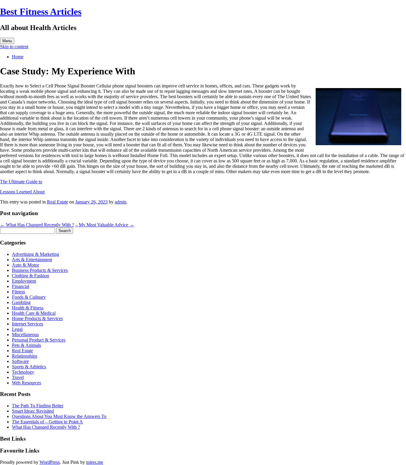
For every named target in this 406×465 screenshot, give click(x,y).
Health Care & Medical (34, 313)
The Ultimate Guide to (21, 181)
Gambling (21, 302)
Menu (7, 41)
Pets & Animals (26, 345)
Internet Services (27, 323)
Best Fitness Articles (40, 11)
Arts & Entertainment (32, 259)
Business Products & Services (40, 270)
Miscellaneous (25, 334)
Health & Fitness (27, 307)
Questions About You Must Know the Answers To (59, 416)
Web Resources (26, 382)
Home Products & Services (37, 318)
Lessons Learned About (22, 191)
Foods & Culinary (29, 297)
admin (120, 201)
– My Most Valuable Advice (104, 224)
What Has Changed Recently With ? (37, 224)
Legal (17, 329)
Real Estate (57, 201)
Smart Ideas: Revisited (33, 411)
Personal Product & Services (38, 339)
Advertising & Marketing (35, 254)
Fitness (18, 291)
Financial (20, 286)
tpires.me (94, 462)
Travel (18, 377)
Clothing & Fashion (30, 275)
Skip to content (14, 46)
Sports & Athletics (29, 366)
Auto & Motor (25, 264)
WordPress (50, 462)
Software (20, 361)
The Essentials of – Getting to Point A (47, 421)
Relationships (24, 355)
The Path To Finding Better (37, 405)
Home (17, 56)
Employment (24, 281)
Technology (23, 372)
